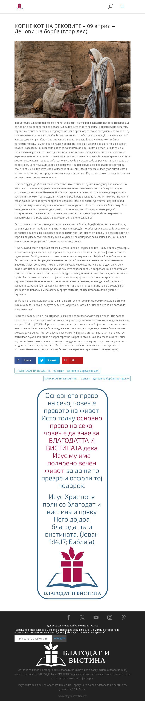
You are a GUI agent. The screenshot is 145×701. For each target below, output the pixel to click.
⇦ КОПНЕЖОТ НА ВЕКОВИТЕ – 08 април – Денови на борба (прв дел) (57, 370)
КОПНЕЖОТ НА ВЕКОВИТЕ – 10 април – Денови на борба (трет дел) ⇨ (86, 378)
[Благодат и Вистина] (72, 599)
